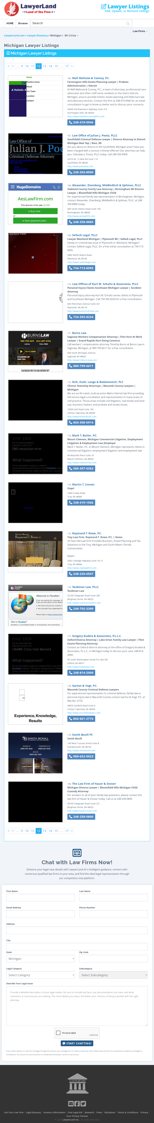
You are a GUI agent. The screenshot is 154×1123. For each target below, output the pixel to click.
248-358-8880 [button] (82, 222)
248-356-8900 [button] (82, 172)
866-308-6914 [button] (82, 422)
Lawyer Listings (127, 6)
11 (32, 66)
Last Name (84, 891)
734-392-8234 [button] (82, 317)
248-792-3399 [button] (82, 609)
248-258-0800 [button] (82, 817)
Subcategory (85, 968)
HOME (10, 23)
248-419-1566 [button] (82, 502)
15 (56, 66)
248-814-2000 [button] (82, 673)
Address (10, 924)
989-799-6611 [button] (82, 366)
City (8, 940)
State (9, 952)
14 (50, 66)
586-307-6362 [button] (82, 468)
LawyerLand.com (14, 35)
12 (38, 66)
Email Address (13, 907)
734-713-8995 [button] (82, 268)
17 (67, 66)
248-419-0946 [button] (82, 122)
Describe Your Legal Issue (19, 983)
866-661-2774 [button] (82, 719)
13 (44, 66)
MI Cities (71, 35)
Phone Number (87, 907)
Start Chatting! (78, 1043)
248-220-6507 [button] (82, 574)
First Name (12, 891)
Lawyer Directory (37, 35)
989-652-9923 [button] (82, 756)
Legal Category (14, 968)
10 (27, 66)
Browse (23, 23)
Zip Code (83, 952)
